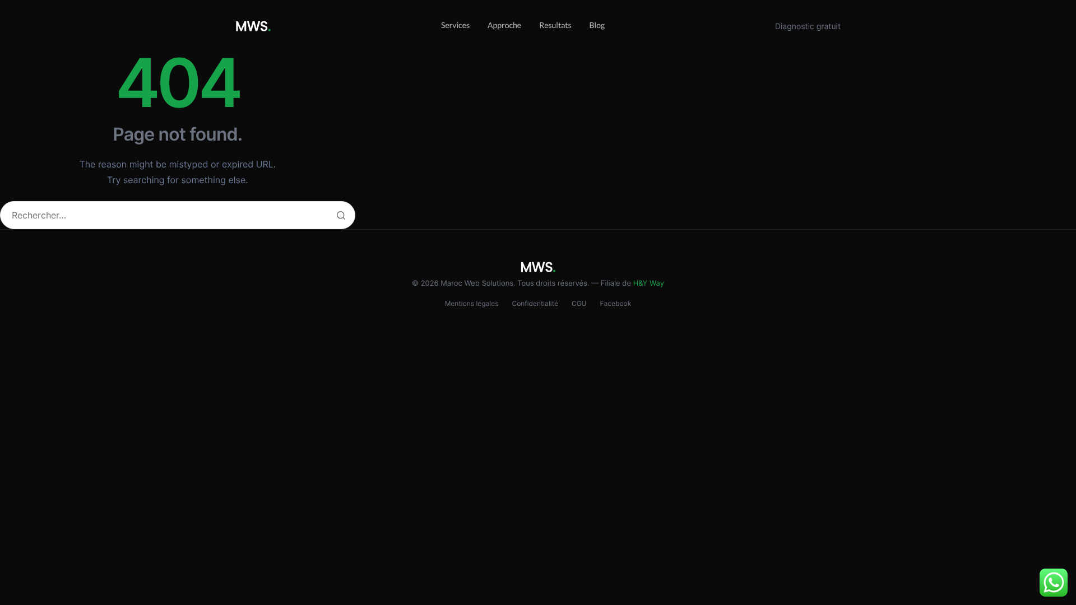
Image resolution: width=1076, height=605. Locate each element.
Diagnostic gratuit (808, 26)
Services (455, 25)
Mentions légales (472, 303)
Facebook (616, 303)
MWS (253, 26)
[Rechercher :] (177, 216)
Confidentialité (535, 303)
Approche (504, 25)
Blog (597, 25)
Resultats (555, 25)
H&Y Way (648, 283)
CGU (579, 303)
